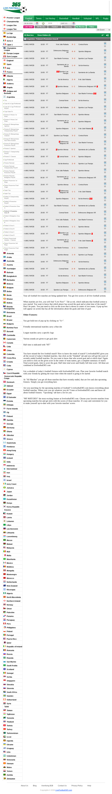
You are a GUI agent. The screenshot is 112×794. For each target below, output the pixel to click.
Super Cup (7, 190)
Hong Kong (11, 451)
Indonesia (10, 466)
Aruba (9, 257)
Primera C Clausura (10, 156)
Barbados (10, 280)
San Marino (11, 662)
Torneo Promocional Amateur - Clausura (10, 239)
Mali (8, 552)
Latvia (9, 518)
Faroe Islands (12, 409)
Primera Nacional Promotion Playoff (9, 171)
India (8, 462)
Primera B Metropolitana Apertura (11, 125)
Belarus (9, 284)
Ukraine (9, 745)
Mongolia (10, 571)
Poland (9, 631)
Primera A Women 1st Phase (10, 115)
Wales (9, 767)
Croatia (9, 362)
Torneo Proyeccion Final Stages (11, 186)
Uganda (9, 741)
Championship (12, 22)
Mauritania (10, 559)
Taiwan (9, 710)
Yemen (9, 771)
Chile (8, 347)
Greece (9, 439)
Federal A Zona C (9, 232)
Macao (9, 540)
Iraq (8, 476)
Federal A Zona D (9, 235)
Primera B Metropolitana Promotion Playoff (11, 144)
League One (11, 25)
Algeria (9, 80)
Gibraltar (10, 435)
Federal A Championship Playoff (11, 197)
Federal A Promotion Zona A (12, 207)
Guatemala (11, 443)
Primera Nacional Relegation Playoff (9, 176)
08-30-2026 (28, 23)
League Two (11, 29)
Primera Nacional (9, 163)
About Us (24, 786)
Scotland (10, 669)
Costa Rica (11, 358)
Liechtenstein (12, 529)
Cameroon (10, 339)
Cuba (8, 366)
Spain (8, 64)
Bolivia (9, 303)
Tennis (39, 18)
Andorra (10, 84)
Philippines (11, 628)
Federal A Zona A (9, 225)
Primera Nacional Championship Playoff (11, 167)
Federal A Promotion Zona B (10, 212)
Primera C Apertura (9, 148)
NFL (97, 18)
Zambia (9, 775)
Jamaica (10, 488)
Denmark (10, 382)
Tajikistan (10, 714)
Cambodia (10, 335)
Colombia (10, 354)
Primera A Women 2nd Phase (10, 120)
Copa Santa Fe (8, 111)
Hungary (10, 454)
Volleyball (88, 18)
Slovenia (10, 688)
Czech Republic (13, 373)
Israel (8, 480)
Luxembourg (11, 537)
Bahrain (9, 272)
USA (8, 752)
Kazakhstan (11, 499)
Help (89, 786)
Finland (9, 416)
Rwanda (9, 658)
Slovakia (10, 685)
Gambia (9, 420)
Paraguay (10, 620)
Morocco (10, 578)
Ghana (9, 432)
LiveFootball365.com (63, 790)
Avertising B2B (47, 786)
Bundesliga (11, 37)
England (9, 61)
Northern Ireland (13, 601)
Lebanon (10, 521)
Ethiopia (9, 405)
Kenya (9, 503)
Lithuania (10, 533)
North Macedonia (13, 597)
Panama (10, 616)
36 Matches (29, 35)
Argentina (10, 97)
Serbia (9, 677)
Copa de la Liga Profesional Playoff (12, 107)
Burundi (9, 331)
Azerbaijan (11, 269)
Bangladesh (11, 276)
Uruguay (10, 748)
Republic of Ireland (14, 647)
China (9, 350)
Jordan (9, 495)
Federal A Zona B (9, 229)
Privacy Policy (77, 786)
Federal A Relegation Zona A (12, 216)
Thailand (10, 722)
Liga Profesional (9, 159)
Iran (8, 473)
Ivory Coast (11, 484)
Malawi (9, 544)
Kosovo (7, 510)
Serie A (9, 41)
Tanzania (10, 718)
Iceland (9, 458)
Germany (10, 428)
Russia (9, 654)
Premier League (13, 18)
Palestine (10, 612)
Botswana (10, 312)
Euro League (11, 56)
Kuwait (9, 514)
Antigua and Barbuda (10, 92)
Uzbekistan (11, 756)
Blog (35, 786)
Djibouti (9, 386)
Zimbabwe (10, 779)
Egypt (9, 394)
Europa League (12, 53)
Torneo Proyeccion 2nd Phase (11, 244)
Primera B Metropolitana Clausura (11, 134)
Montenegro (11, 574)
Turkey (9, 729)
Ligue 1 (9, 45)
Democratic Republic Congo (13, 377)
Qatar (8, 643)
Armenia (10, 253)
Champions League (10, 49)
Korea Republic (13, 507)
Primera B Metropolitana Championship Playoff (11, 130)
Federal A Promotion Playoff (10, 202)
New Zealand (11, 586)
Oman (9, 609)
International (11, 469)
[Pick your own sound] (105, 43)
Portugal (10, 635)
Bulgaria (10, 324)
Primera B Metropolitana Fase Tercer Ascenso (11, 139)
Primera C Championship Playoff (11, 152)
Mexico (9, 563)
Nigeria (9, 593)
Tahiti (6, 707)
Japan (9, 492)
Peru (8, 624)
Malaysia (10, 548)
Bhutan (9, 299)
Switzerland (11, 700)
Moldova (10, 567)
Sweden (9, 696)
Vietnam (10, 764)
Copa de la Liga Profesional (12, 103)
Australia (10, 261)
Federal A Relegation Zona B (12, 221)
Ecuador (10, 390)
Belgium (10, 288)
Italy (8, 68)
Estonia (9, 401)
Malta (8, 556)
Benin (9, 295)
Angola (9, 87)
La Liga (9, 33)
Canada (9, 343)
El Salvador (11, 397)
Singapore (10, 681)
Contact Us (62, 786)
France (9, 72)
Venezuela (10, 760)
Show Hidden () (44, 35)
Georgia (9, 424)
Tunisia (9, 726)
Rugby (105, 18)
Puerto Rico (11, 639)
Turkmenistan (12, 733)
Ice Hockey (50, 18)
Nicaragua (10, 590)
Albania (9, 76)
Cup (5, 100)
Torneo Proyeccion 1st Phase (10, 181)
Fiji (7, 413)
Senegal (9, 673)
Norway (9, 605)
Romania (10, 650)
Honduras (10, 447)
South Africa (11, 692)
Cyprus (9, 369)
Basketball (63, 18)
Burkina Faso (12, 328)
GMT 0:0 (64, 23)
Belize (9, 291)
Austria (9, 265)
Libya (8, 525)
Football (28, 18)
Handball (75, 18)
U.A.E (8, 737)
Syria (8, 704)
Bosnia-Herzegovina (9, 308)
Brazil (9, 316)
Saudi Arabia (11, 666)
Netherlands (11, 582)
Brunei (9, 320)
